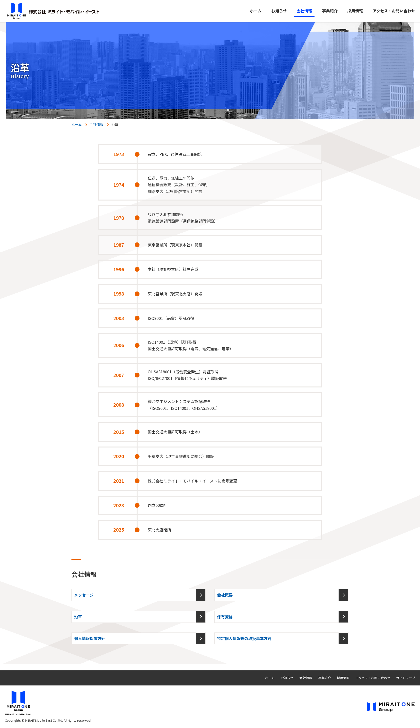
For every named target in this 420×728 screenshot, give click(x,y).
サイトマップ (405, 677)
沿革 (78, 617)
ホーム (256, 11)
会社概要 (225, 595)
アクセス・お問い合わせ (394, 11)
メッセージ (84, 595)
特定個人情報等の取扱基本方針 (244, 638)
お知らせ (279, 11)
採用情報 (355, 11)
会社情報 (304, 11)
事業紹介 (330, 11)
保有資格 (225, 617)
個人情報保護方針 (89, 638)
